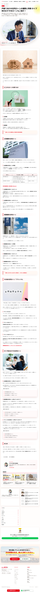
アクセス (37, 1)
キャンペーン (10, 515)
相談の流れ (20, 1)
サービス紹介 (10, 1)
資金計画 (10, 524)
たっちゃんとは (5, 1)
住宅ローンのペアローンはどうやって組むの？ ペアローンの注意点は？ (16, 272)
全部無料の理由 (16, 1)
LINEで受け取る (20, 538)
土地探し (10, 519)
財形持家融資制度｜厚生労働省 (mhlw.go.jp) (9, 186)
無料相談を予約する (15, 558)
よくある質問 (33, 1)
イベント (10, 510)
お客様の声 (23, 1)
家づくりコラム (10, 522)
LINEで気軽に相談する (25, 558)
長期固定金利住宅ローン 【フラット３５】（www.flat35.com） (12, 345)
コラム (27, 1)
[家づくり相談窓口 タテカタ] (2, 1)
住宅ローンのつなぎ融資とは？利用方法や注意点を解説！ (14, 132)
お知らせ (30, 1)
